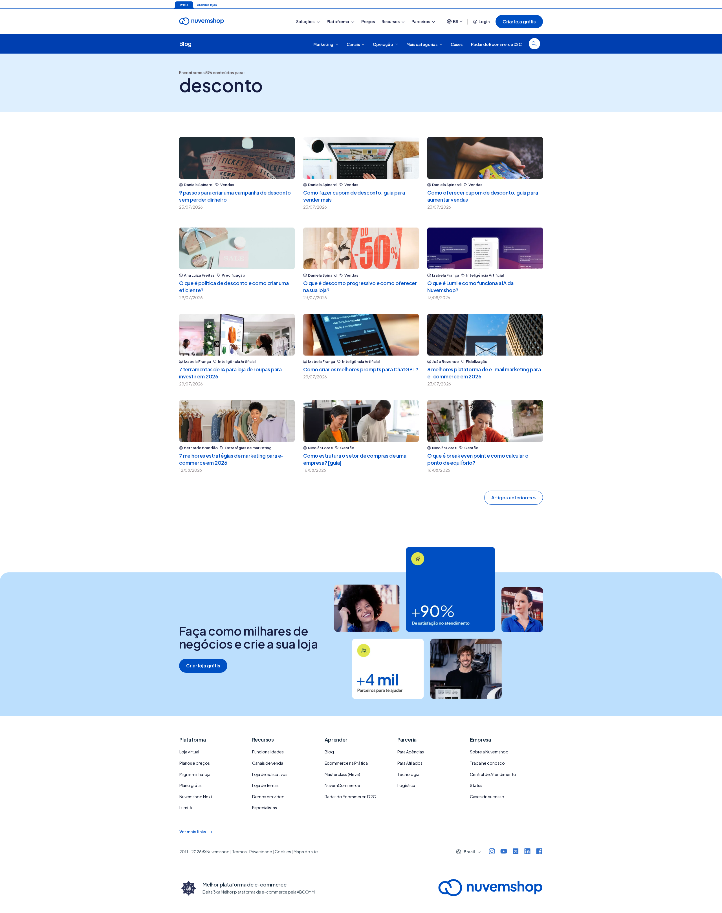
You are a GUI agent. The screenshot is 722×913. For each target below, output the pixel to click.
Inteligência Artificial (485, 275)
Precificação (233, 275)
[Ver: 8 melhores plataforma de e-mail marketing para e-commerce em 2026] (485, 335)
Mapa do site (306, 851)
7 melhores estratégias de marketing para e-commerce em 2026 (231, 459)
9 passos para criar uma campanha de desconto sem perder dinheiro (235, 196)
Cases (457, 44)
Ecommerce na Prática (346, 763)
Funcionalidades (268, 751)
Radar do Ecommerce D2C (496, 44)
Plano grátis (190, 785)
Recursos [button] (391, 21)
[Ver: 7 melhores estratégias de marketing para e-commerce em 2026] (237, 421)
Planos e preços (194, 763)
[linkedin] (527, 852)
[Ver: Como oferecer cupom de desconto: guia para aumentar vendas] (485, 158)
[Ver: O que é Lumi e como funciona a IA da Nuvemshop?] (485, 248)
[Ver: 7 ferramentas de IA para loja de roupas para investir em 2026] (237, 335)
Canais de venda (267, 763)
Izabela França (445, 275)
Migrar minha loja (194, 774)
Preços (368, 21)
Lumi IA (185, 807)
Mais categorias (422, 44)
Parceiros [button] (420, 21)
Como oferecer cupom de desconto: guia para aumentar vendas (482, 196)
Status (476, 785)
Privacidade (260, 851)
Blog (185, 43)
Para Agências (410, 751)
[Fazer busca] (534, 43)
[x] (515, 852)
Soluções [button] (305, 21)
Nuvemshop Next (195, 796)
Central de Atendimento (493, 774)
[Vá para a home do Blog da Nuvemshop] (201, 26)
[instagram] (491, 852)
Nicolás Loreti (320, 448)
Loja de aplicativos (269, 774)
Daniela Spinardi (198, 185)
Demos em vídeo (268, 796)
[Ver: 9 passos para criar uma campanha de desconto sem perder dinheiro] (237, 158)
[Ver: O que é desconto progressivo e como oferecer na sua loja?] (361, 248)
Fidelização (476, 361)
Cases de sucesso (487, 796)
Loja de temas (265, 785)
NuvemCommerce (342, 785)
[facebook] (539, 852)
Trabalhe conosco (487, 763)
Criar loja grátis (519, 22)
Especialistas (264, 807)
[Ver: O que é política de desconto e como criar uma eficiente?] (237, 248)
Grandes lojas (207, 4)
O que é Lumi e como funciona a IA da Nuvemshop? (470, 286)
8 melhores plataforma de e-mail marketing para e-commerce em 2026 (484, 373)
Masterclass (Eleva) (342, 774)
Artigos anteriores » (513, 497)
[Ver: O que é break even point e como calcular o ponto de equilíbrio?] (485, 421)
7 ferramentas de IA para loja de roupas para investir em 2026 (230, 373)
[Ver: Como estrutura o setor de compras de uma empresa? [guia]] (361, 421)
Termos (239, 851)
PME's (184, 4)
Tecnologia (408, 774)
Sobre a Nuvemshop (489, 751)
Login (484, 21)
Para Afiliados (409, 763)
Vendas (227, 185)
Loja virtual (189, 751)
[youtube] (503, 852)
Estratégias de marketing (248, 448)
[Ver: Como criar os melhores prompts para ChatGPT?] (361, 335)
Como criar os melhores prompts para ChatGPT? (360, 369)
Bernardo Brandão (201, 448)
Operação (383, 44)
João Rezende (445, 361)
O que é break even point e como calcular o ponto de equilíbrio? (477, 459)
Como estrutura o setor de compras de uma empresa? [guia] (354, 459)
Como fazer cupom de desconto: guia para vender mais (354, 196)
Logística (406, 785)
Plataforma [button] (338, 21)
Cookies (283, 851)
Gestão (347, 448)
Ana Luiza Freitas (199, 275)
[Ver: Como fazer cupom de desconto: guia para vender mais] (361, 158)
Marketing (323, 44)
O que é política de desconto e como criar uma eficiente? (234, 286)
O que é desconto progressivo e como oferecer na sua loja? (360, 286)
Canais (353, 44)
